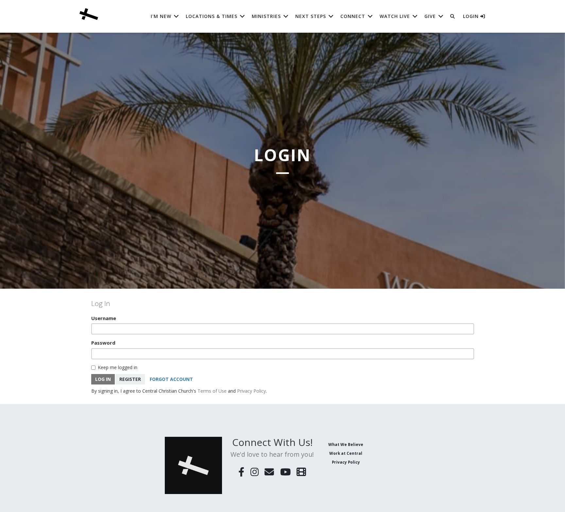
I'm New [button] (161, 16)
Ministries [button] (266, 16)
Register (130, 379)
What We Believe (345, 444)
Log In (103, 379)
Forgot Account (171, 379)
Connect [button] (352, 16)
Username (103, 318)
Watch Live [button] (395, 16)
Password (103, 342)
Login (471, 16)
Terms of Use (212, 391)
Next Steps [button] (310, 16)
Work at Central (345, 453)
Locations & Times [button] (211, 16)
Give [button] (430, 16)
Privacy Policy (251, 391)
